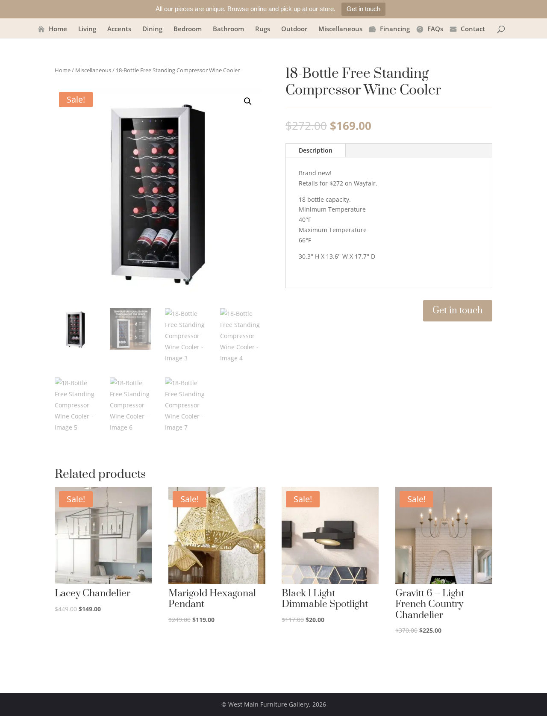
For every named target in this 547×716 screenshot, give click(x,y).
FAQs (435, 29)
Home (58, 29)
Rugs (262, 29)
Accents (119, 29)
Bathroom (228, 29)
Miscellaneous (340, 29)
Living (87, 29)
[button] (248, 101)
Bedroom (188, 29)
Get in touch (363, 8)
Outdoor (294, 29)
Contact (473, 29)
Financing (395, 29)
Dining (152, 29)
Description (315, 150)
